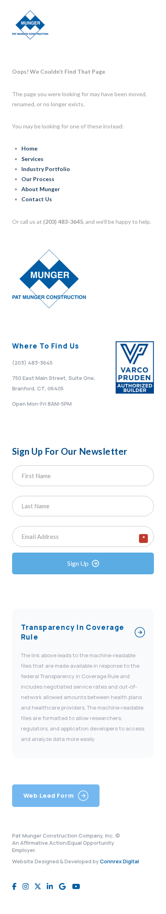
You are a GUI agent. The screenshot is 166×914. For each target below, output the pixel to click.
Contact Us (36, 199)
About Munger (40, 189)
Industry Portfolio (45, 168)
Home (29, 148)
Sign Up (78, 563)
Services (32, 158)
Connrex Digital (119, 861)
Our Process (37, 178)
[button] (145, 25)
